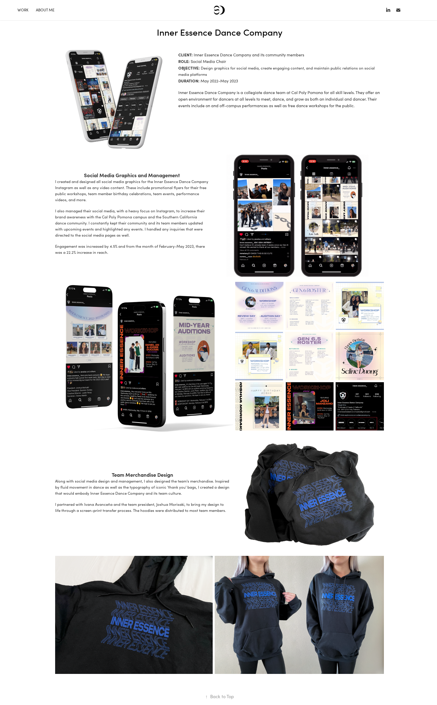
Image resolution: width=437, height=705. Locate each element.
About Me (45, 9)
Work (23, 9)
